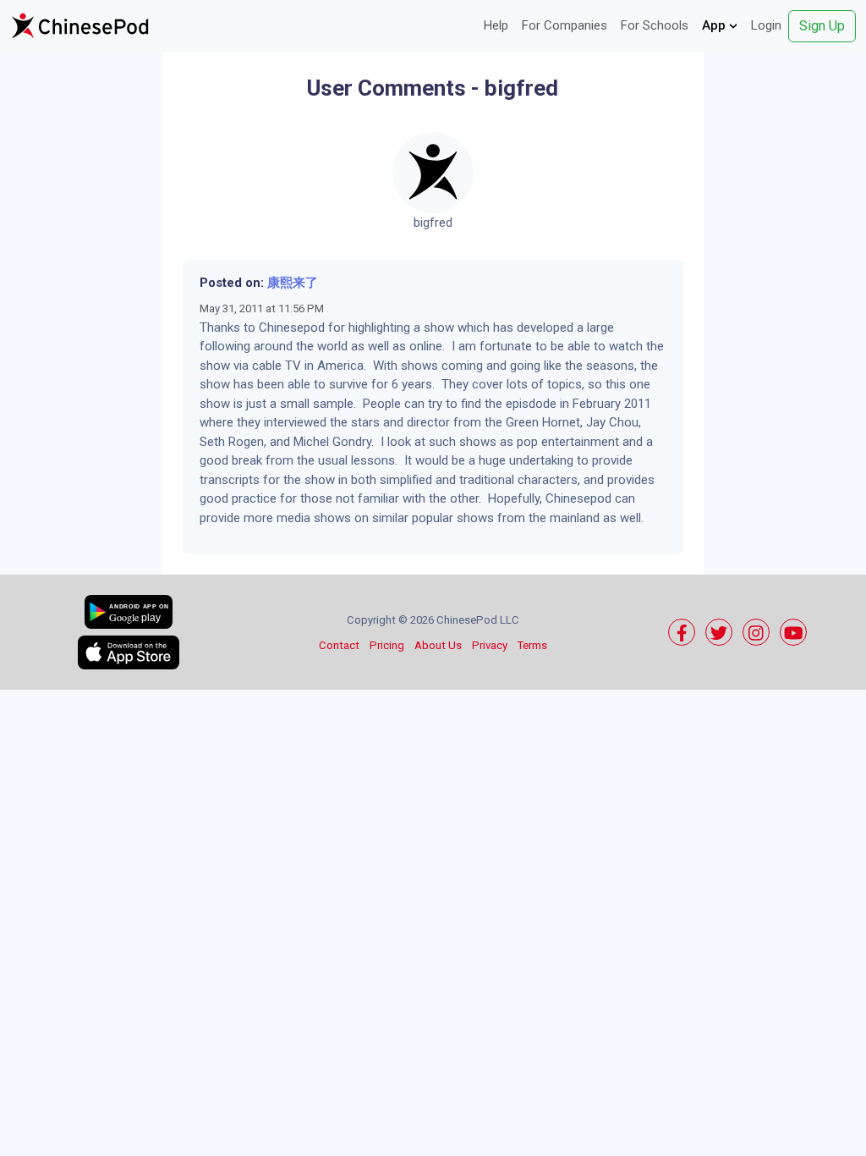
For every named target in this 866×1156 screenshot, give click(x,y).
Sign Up (822, 26)
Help (496, 25)
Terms (532, 645)
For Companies (564, 25)
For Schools (654, 25)
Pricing (387, 645)
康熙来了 (292, 282)
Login (766, 25)
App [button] (715, 25)
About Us (438, 645)
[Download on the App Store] (128, 652)
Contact (339, 645)
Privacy (489, 645)
